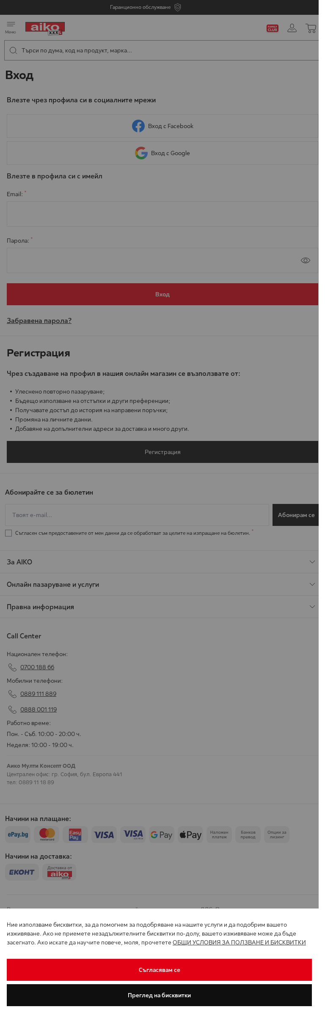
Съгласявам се (159, 970)
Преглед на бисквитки (159, 995)
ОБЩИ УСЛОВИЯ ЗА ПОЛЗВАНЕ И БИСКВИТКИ (239, 942)
